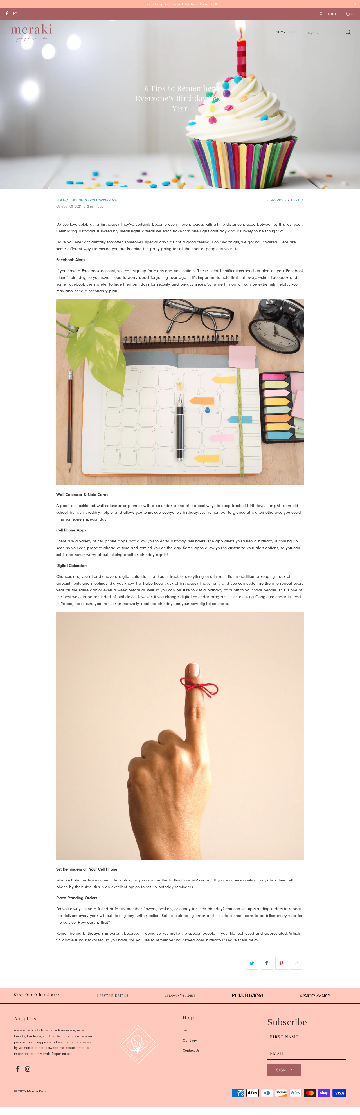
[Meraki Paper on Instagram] (15, 14)
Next (295, 200)
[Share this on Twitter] (252, 963)
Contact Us (191, 1051)
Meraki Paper (37, 1091)
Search (188, 1031)
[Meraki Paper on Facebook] (6, 14)
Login (330, 14)
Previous (278, 200)
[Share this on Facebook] (267, 963)
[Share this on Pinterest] (281, 963)
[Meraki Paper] (32, 33)
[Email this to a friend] (296, 963)
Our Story (190, 1041)
